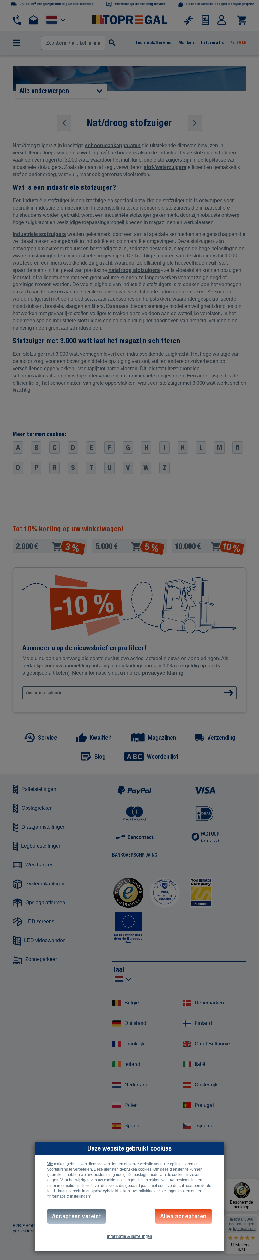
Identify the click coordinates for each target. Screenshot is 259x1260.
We (50, 1164)
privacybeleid (105, 1191)
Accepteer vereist (76, 1216)
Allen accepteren (183, 1216)
